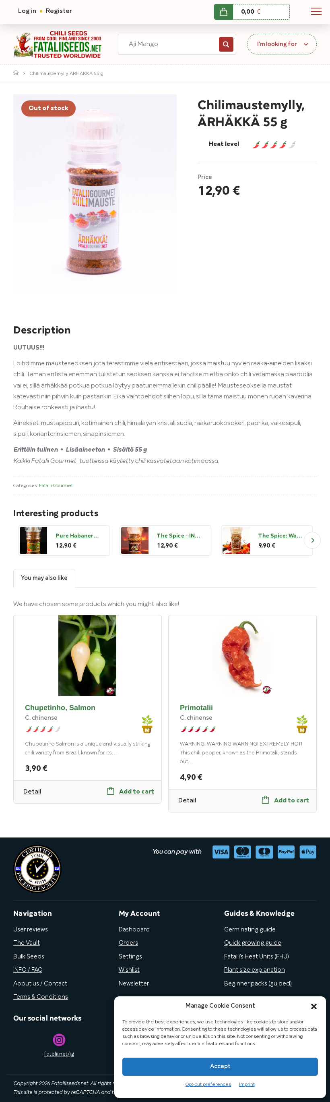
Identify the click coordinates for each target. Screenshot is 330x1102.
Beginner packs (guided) (258, 983)
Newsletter (134, 983)
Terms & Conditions (40, 997)
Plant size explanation (254, 970)
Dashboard (134, 929)
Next (312, 540)
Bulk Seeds (28, 956)
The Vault (26, 943)
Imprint (247, 1084)
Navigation (316, 11)
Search (226, 44)
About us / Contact (40, 983)
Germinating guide (250, 929)
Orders (128, 943)
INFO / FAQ (28, 970)
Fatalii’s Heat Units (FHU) (256, 956)
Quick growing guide (252, 943)
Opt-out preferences (208, 1084)
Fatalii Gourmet (56, 486)
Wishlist (129, 970)
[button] (314, 1006)
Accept (220, 1066)
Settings (130, 956)
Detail (32, 792)
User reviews (30, 929)
